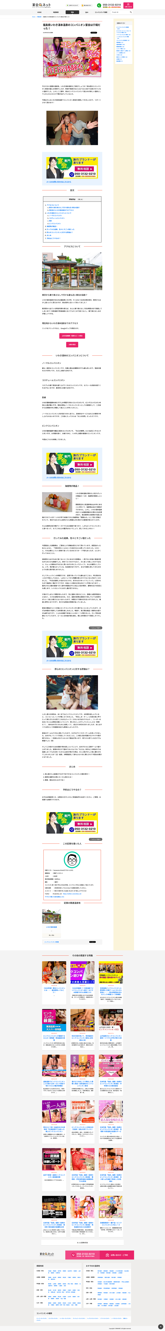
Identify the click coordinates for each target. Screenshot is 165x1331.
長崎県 (59, 1303)
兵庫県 (74, 1290)
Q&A (86, 12)
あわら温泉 (112, 1293)
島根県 (54, 1296)
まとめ (49, 235)
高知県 (57, 1298)
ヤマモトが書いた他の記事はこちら (54, 897)
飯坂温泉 (106, 1271)
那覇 (76, 1305)
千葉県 (69, 1277)
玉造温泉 (111, 1299)
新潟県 (49, 1284)
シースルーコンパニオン (65, 1318)
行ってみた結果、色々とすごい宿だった (61, 229)
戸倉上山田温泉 (125, 1282)
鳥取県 (49, 1296)
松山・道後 (63, 1298)
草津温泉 (119, 1277)
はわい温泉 (118, 1299)
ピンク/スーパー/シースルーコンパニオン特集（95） (123, 31)
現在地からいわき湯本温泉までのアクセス (61, 210)
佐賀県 (54, 1303)
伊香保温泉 (100, 1277)
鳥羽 (65, 1285)
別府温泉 (100, 1303)
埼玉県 (64, 1277)
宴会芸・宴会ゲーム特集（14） (123, 51)
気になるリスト (87, 5)
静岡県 (55, 1285)
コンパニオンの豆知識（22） (123, 40)
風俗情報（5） (119, 61)
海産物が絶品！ (52, 226)
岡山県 (59, 1296)
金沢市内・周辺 (60, 1292)
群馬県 (59, 1277)
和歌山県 (53, 1292)
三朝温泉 (106, 1299)
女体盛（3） (119, 59)
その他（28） (119, 55)
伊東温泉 (121, 1288)
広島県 (64, 1296)
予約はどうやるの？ (54, 238)
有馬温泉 (106, 1293)
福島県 (52, 1273)
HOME (39, 12)
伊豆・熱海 (70, 1284)
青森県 (54, 1271)
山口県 (69, 1296)
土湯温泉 (120, 1273)
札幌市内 (58, 1273)
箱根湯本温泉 (117, 1282)
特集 (72, 12)
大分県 (69, 1303)
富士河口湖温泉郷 (108, 1282)
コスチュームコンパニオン (57, 218)
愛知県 (76, 1284)
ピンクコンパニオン (55, 224)
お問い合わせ (128, 7)
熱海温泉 (100, 1288)
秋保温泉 (102, 1273)
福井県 (59, 1290)
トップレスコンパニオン (92, 1318)
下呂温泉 (106, 1284)
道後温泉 (124, 1299)
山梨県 (54, 1284)
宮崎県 (74, 1303)
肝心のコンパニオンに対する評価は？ (60, 232)
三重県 (60, 1285)
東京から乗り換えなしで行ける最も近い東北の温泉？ (64, 207)
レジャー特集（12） (121, 48)
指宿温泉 (111, 1303)
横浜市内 (53, 1279)
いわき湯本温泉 (119, 1271)
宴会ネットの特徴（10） (122, 57)
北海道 (49, 1271)
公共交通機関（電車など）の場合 (72, 336)
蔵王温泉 (108, 1273)
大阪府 (69, 1290)
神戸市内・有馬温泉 (70, 1292)
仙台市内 (70, 1271)
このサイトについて (73, 5)
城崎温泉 (100, 1293)
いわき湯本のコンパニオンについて (59, 213)
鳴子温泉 (100, 1271)
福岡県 (49, 1303)
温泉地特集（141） (120, 44)
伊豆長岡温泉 (107, 1288)
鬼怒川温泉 (107, 1277)
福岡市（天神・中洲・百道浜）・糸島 (64, 1305)
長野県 (59, 1284)
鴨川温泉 (114, 1277)
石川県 (54, 1290)
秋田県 (75, 1271)
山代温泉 (118, 1293)
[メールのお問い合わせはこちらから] (72, 168)
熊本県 (64, 1303)
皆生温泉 (100, 1299)
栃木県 (54, 1277)
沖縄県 (52, 1305)
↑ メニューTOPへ (96, 628)
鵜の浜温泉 (112, 1284)
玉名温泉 (116, 1305)
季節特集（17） (120, 42)
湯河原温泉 (114, 1288)
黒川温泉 (110, 1305)
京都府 (64, 1290)
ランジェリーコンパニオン (79, 1318)
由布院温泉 (123, 1303)
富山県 (49, 1290)
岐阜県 (64, 1284)
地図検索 (56, 12)
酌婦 (50, 221)
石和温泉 (100, 1282)
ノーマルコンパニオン (55, 215)
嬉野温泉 (106, 1303)
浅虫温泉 (111, 1271)
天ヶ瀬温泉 (104, 1305)
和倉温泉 (124, 1293)
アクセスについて (53, 205)
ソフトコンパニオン (104, 1318)
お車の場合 (72, 344)
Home (33, 17)
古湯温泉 (117, 1303)
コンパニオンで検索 (101, 12)
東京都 (74, 1277)
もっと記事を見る (82, 1243)
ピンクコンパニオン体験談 (52, 942)
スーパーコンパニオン (42, 1318)
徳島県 (74, 1296)
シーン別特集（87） (121, 53)
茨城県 (49, 1277)
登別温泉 (114, 1273)
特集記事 (39, 17)
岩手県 (59, 1271)
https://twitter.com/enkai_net (72, 894)
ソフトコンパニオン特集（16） (123, 34)
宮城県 (64, 1271)
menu (72, 199)
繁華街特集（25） (120, 46)
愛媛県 (52, 1298)
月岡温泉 (100, 1284)
